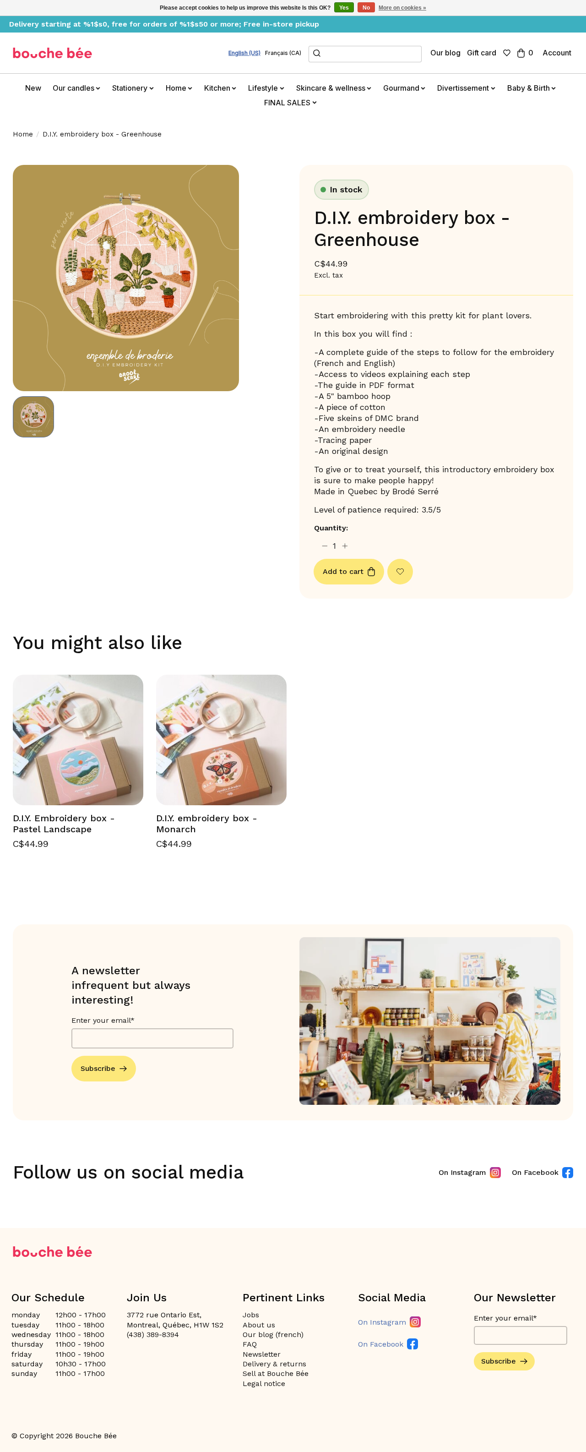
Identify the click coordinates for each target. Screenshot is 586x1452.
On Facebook (535, 1172)
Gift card (481, 52)
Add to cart (343, 571)
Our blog (445, 52)
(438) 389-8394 (153, 1334)
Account (557, 52)
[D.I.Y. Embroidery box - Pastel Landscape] (78, 740)
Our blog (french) (273, 1334)
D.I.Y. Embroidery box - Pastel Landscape (64, 824)
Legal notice (264, 1383)
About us (259, 1325)
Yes (344, 8)
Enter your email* (103, 1020)
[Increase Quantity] (345, 545)
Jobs (251, 1314)
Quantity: (331, 528)
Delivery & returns (274, 1363)
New (33, 88)
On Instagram (462, 1172)
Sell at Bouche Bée (276, 1373)
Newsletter (262, 1354)
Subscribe (98, 1068)
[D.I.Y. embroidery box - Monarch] (221, 740)
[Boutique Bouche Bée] (52, 53)
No (366, 8)
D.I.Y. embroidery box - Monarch (206, 824)
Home (23, 134)
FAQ (250, 1344)
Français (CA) (283, 53)
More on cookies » (402, 8)
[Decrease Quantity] (324, 545)
